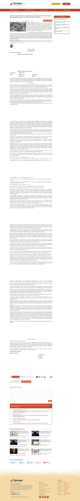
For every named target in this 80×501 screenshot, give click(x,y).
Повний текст (12, 491)
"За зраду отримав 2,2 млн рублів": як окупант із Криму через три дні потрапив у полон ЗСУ (62, 25)
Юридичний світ (67, 10)
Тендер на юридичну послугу (44, 488)
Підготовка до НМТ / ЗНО (67, 483)
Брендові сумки (66, 491)
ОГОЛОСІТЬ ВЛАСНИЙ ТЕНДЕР (19, 418)
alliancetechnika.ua (60, 482)
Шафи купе (65, 490)
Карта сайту (41, 487)
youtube (47, 462)
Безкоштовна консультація (19, 409)
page (14, 462)
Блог (56, 10)
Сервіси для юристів (29, 10)
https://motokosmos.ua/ (61, 486)
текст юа (59, 492)
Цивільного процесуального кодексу (27, 139)
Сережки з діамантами (61, 481)
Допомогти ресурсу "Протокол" (45, 491)
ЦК (26, 125)
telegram (31, 462)
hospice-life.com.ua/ (66, 486)
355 (31, 143)
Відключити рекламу (48, 20)
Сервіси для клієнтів (14, 10)
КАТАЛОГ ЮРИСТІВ (17, 421)
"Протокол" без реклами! (43, 485)
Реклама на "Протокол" (43, 484)
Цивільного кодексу (16, 125)
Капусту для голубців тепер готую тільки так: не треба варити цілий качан (62, 31)
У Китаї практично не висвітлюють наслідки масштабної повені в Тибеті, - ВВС (62, 22)
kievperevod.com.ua (60, 494)
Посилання (59, 493)
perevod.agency (60, 488)
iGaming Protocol (42, 494)
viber (39, 462)
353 (19, 139)
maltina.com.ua (66, 489)
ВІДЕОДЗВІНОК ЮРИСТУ (18, 414)
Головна (11, 12)
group (23, 462)
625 (11, 125)
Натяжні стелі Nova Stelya (67, 492)
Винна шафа (65, 484)
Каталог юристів (44, 10)
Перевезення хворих (66, 485)
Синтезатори (59, 487)
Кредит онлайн (42, 493)
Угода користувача (42, 490)
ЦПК (43, 139)
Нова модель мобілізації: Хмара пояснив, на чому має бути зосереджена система (62, 19)
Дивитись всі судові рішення (47, 428)
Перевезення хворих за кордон (67, 494)
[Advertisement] (30, 63)
